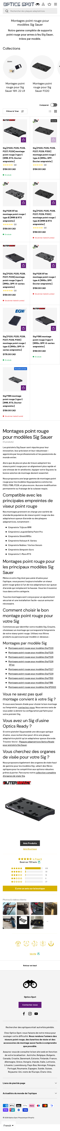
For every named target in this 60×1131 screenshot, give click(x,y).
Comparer (44, 105)
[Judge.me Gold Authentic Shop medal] (26, 943)
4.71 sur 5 (37, 859)
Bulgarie (50, 1055)
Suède (41, 1068)
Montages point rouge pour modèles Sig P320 (30, 678)
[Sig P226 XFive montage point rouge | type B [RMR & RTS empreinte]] (15, 194)
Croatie (15, 1058)
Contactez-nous (30, 1005)
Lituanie (8, 1065)
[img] (30, 858)
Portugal (12, 1068)
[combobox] (30, 11)
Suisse (48, 1068)
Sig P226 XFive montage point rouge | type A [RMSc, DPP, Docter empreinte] (44, 278)
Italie (42, 1061)
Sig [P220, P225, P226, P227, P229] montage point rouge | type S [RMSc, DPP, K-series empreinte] (14, 280)
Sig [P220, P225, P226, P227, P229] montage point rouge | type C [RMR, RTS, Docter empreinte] (14, 155)
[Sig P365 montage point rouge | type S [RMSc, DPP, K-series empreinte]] (45, 320)
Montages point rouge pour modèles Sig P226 (30, 657)
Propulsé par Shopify (26, 1117)
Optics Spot (13, 1117)
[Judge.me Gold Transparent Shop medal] (34, 943)
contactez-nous (26, 707)
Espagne (32, 1068)
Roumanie (22, 1068)
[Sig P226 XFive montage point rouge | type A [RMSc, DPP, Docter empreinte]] (45, 257)
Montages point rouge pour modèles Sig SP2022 (32, 687)
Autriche (31, 1055)
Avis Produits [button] (30, 843)
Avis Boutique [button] (30, 849)
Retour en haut (30, 965)
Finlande (44, 1058)
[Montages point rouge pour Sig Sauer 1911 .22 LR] (15, 67)
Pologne (51, 1065)
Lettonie (50, 1061)
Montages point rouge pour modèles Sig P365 (30, 682)
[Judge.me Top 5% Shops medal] (51, 943)
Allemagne (10, 1061)
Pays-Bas (32, 1065)
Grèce (19, 1061)
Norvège (42, 1065)
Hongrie (27, 1061)
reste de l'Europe (31, 1071)
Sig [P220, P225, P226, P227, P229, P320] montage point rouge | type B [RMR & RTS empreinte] (44, 217)
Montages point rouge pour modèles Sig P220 (30, 648)
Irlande (35, 1061)
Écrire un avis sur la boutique (30, 888)
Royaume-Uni (15, 1071)
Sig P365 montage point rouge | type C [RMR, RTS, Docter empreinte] (13, 401)
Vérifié (33, 953)
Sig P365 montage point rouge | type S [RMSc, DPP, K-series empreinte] (44, 341)
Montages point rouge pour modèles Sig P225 (30, 652)
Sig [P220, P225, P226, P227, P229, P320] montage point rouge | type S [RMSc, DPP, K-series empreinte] (14, 343)
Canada (7, 1058)
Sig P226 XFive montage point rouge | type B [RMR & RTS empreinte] (14, 215)
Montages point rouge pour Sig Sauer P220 (42, 87)
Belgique (41, 1055)
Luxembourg (20, 1065)
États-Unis (45, 1071)
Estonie (35, 1058)
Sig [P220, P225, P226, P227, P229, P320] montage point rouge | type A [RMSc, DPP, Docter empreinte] (44, 155)
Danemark (25, 1058)
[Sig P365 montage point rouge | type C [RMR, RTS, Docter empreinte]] (15, 379)
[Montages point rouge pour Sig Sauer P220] (42, 67)
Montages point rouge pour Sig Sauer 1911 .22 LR (15, 87)
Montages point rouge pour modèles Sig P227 (30, 669)
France (53, 1058)
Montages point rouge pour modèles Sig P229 (30, 673)
